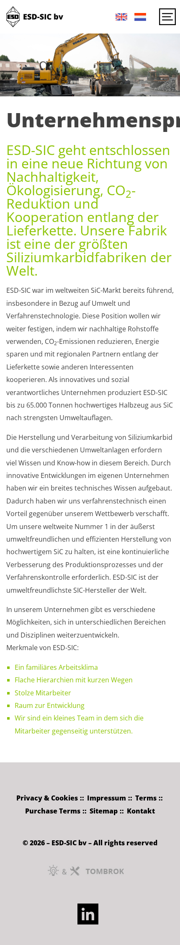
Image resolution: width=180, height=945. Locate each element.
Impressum (106, 798)
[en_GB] (118, 20)
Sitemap (104, 811)
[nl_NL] (137, 20)
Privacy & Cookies (47, 798)
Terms (146, 798)
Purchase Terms (52, 811)
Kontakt (141, 811)
